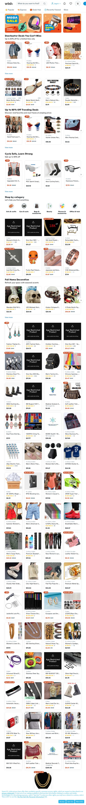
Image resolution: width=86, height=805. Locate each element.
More (66, 10)
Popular (11, 10)
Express (23, 10)
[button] (56, 3)
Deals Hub (36, 10)
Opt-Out (70, 802)
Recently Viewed (54, 10)
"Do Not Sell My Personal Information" (30, 797)
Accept (62, 802)
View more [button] (9, 74)
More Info (79, 802)
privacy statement (8, 793)
